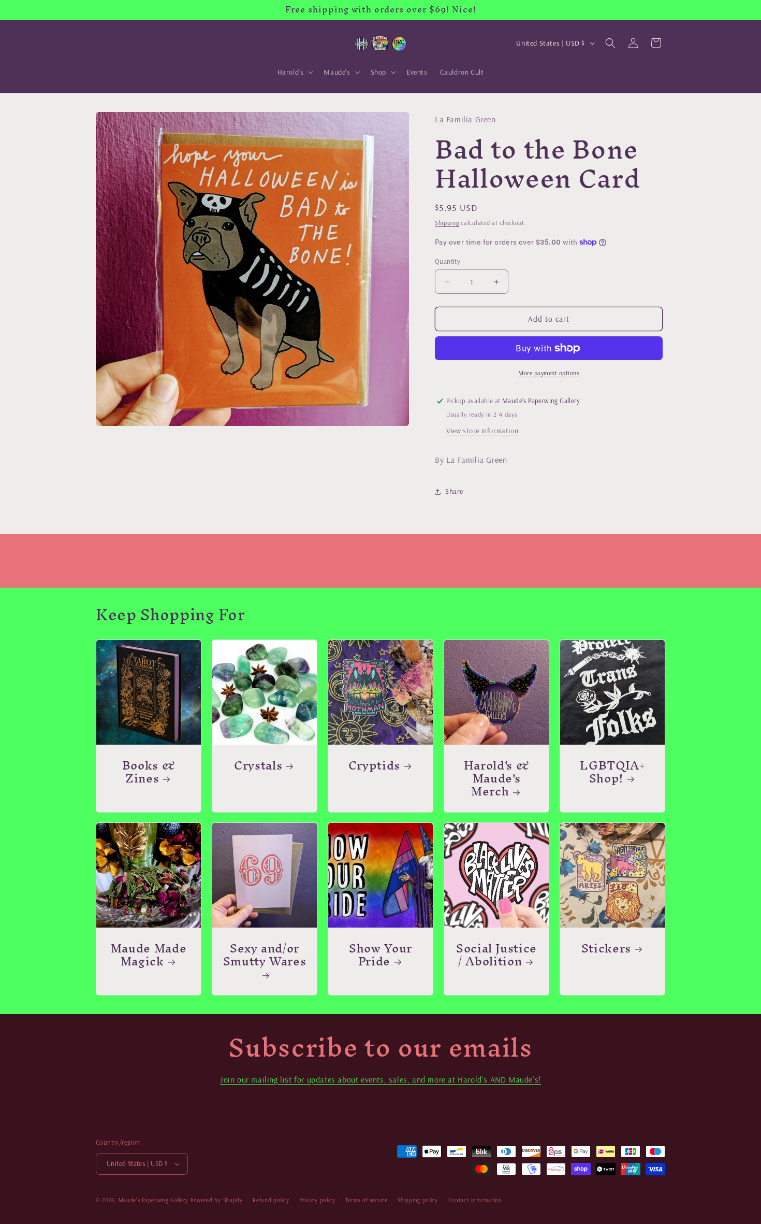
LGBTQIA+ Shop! (612, 772)
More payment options (548, 373)
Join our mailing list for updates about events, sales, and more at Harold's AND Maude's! (380, 1079)
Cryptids (374, 765)
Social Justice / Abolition (496, 954)
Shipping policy (418, 1200)
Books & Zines (148, 772)
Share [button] (454, 491)
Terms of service (366, 1200)
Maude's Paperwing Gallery (154, 1200)
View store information (482, 430)
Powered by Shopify (217, 1200)
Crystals (258, 765)
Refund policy (271, 1200)
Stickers (606, 948)
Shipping (447, 222)
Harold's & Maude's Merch (497, 778)
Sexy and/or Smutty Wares (264, 958)
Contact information (475, 1200)
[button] (294, 72)
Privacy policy (317, 1200)
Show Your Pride (380, 954)
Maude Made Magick (149, 954)
